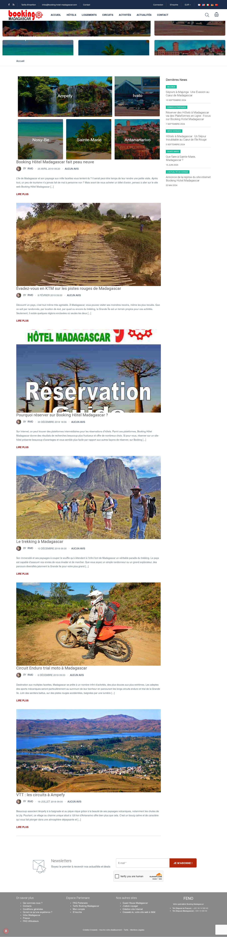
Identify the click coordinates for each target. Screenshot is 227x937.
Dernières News (176, 79)
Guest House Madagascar (135, 902)
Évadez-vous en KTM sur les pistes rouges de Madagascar (68, 288)
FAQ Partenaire (80, 902)
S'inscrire (174, 4)
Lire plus (22, 194)
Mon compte (79, 909)
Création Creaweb (90, 929)
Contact (86, 4)
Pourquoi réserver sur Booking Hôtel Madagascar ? (62, 415)
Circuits (107, 14)
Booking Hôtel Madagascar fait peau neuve (55, 162)
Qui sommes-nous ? (32, 902)
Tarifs (126, 929)
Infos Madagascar (31, 915)
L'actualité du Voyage (177, 172)
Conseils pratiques (176, 107)
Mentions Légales (137, 929)
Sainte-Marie (173, 151)
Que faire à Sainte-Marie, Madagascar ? (181, 158)
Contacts (27, 905)
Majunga (171, 87)
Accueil (56, 14)
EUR (187, 4)
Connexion (158, 4)
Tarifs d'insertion (28, 4)
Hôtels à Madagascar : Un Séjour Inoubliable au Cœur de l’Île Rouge (186, 138)
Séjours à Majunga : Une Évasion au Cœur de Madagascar (187, 93)
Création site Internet (133, 909)
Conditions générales (33, 909)
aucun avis (72, 168)
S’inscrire (77, 912)
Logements (89, 14)
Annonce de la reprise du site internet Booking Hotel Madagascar (188, 178)
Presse (26, 918)
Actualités (144, 14)
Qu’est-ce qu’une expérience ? (37, 912)
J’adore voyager (130, 905)
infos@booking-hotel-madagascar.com (59, 4)
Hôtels (71, 14)
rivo (28, 168)
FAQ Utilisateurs (31, 921)
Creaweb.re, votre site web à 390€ (139, 912)
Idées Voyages (174, 131)
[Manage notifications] (6, 931)
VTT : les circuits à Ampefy (40, 795)
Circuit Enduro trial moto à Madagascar (51, 668)
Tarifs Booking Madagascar (86, 905)
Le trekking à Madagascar (39, 541)
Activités (125, 14)
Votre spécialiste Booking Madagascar (188, 904)
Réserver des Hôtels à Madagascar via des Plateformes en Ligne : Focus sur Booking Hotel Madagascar (188, 116)
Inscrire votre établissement (110, 929)
